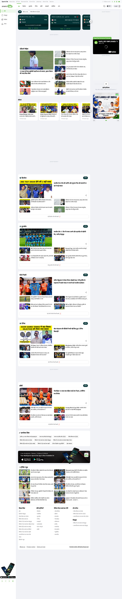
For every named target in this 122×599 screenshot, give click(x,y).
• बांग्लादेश (56, 516)
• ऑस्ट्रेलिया (57, 511)
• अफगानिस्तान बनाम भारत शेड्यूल (80, 525)
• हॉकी (37, 529)
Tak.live (51, 1)
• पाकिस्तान (56, 521)
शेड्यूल (5, 15)
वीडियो (5, 19)
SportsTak (5, 1)
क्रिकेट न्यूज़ (21, 539)
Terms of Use (41, 547)
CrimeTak (32, 1)
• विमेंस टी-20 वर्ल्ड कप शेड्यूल (79, 523)
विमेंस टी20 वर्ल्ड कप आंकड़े (25, 526)
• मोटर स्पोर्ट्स (39, 526)
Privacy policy (31, 547)
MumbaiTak (24, 1)
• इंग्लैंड (55, 524)
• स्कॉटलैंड (56, 526)
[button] (19, 6)
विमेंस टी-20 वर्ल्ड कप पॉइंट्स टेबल (26, 524)
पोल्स (5, 24)
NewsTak (12, 1)
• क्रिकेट (38, 511)
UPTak (18, 1)
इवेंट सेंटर (36, 28)
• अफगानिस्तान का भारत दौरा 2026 (80, 516)
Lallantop (38, 1)
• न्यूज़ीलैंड (56, 531)
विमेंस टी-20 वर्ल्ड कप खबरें (25, 531)
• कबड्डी (38, 521)
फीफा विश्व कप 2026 (23, 516)
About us (22, 547)
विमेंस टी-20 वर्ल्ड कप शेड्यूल (25, 521)
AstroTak (45, 1)
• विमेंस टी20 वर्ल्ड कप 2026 (79, 513)
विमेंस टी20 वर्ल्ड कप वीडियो (25, 529)
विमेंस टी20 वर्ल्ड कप (23, 519)
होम (5, 11)
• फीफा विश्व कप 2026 (78, 511)
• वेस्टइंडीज (56, 529)
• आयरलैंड (56, 534)
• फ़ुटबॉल (38, 516)
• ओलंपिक (38, 513)
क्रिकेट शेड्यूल (22, 513)
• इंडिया (55, 513)
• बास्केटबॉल (39, 524)
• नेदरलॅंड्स (56, 519)
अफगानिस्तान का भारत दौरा (25, 534)
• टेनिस (38, 519)
